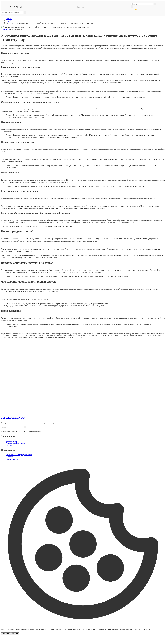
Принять (15, 634)
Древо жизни (11, 441)
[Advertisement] (19, 376)
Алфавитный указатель (15, 443)
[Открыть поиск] (132, 6)
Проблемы (11, 21)
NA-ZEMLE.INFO (17, 7)
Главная (80, 7)
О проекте (10, 457)
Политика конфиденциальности (19, 455)
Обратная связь (12, 459)
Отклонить (6, 634)
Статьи (9, 445)
